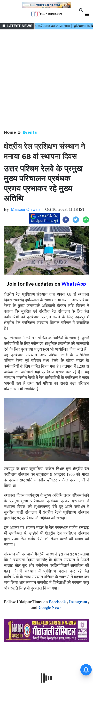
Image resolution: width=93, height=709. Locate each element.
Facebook (57, 602)
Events (29, 132)
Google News (49, 607)
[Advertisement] (46, 80)
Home (10, 132)
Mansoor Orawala (25, 209)
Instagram (78, 602)
